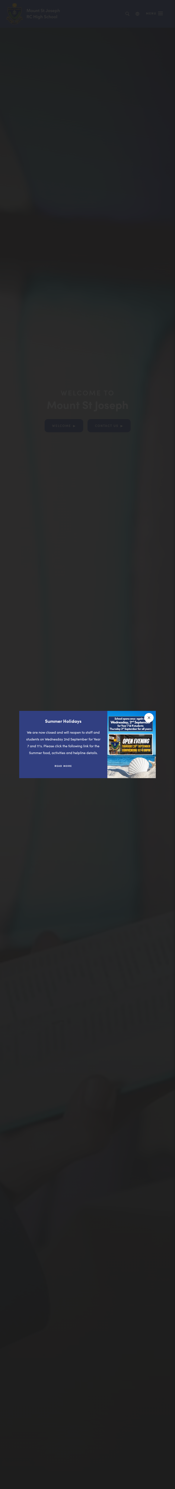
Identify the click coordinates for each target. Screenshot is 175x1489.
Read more (66, 767)
